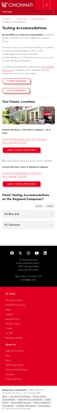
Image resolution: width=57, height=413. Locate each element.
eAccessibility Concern (21, 402)
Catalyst (9, 314)
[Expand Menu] (53, 12)
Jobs (8, 355)
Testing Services (38, 18)
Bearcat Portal (12, 319)
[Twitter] (20, 253)
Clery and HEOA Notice (20, 396)
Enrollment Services (15, 304)
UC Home (6, 18)
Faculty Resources (16, 90)
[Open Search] (46, 5)
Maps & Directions (15, 350)
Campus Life (21, 18)
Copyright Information (26, 405)
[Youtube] (37, 253)
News (8, 360)
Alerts (4, 396)
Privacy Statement (42, 402)
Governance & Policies (17, 369)
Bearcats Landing (14, 337)
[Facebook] (12, 253)
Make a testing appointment (21, 150)
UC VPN (9, 333)
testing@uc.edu (28, 279)
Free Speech (8, 405)
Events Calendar (14, 379)
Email (8, 309)
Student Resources (16, 81)
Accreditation (44, 405)
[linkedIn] (45, 253)
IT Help (9, 328)
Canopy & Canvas (14, 300)
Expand (39, 206)
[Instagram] (28, 253)
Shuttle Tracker (13, 323)
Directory (10, 374)
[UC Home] (17, 5)
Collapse (50, 206)
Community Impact (15, 364)
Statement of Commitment (30, 399)
